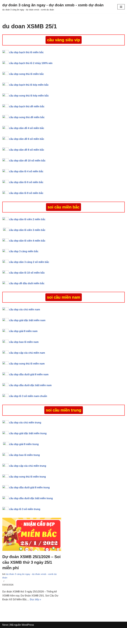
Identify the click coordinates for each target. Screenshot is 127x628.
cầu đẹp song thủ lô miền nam (27, 363)
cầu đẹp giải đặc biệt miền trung (28, 433)
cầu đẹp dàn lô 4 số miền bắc (26, 171)
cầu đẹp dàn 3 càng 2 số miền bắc (29, 262)
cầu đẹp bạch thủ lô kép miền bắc (29, 85)
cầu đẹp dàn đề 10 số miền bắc (27, 160)
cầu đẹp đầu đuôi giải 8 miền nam (28, 374)
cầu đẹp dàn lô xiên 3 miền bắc (27, 230)
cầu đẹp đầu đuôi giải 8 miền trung (29, 487)
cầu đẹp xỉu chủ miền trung (25, 422)
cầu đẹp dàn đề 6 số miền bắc (26, 139)
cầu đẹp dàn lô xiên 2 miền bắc (27, 219)
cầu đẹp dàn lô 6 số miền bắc (26, 182)
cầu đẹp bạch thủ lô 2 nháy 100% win (31, 63)
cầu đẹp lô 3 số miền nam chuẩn (28, 396)
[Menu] (121, 6)
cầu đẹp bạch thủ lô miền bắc (26, 52)
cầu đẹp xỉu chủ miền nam (25, 309)
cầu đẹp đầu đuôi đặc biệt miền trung (31, 498)
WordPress (28, 625)
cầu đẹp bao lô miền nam (24, 342)
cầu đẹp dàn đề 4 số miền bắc (26, 128)
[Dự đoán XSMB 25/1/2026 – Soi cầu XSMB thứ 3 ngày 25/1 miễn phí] (31, 534)
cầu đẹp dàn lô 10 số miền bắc (27, 272)
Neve (5, 625)
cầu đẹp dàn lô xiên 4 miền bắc (27, 240)
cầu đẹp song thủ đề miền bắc (27, 117)
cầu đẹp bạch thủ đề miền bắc (26, 106)
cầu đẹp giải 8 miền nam (23, 331)
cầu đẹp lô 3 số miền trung (24, 509)
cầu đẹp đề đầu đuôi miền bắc (26, 283)
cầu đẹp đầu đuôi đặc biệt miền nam (30, 385)
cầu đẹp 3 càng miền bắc (23, 251)
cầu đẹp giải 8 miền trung (24, 444)
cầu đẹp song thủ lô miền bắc (26, 74)
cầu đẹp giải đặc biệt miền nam (27, 320)
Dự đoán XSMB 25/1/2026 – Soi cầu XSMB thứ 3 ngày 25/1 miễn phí (31, 562)
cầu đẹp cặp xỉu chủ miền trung (27, 466)
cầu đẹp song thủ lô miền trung (27, 476)
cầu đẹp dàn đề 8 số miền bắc (26, 149)
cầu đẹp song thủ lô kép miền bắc (29, 95)
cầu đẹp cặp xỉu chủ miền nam (27, 353)
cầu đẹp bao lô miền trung (24, 455)
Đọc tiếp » (35, 599)
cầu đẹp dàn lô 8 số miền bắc (26, 193)
